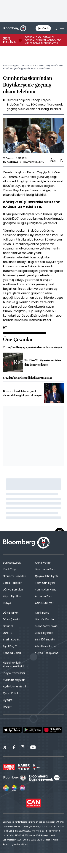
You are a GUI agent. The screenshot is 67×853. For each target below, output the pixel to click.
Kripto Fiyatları (12, 596)
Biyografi (8, 700)
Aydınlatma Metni (14, 686)
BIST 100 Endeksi (45, 639)
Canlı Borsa (42, 613)
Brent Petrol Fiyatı (46, 626)
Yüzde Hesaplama (46, 653)
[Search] (55, 28)
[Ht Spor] (37, 767)
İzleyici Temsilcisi (14, 673)
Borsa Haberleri (12, 583)
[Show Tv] (6, 788)
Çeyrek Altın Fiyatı (46, 576)
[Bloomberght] (14, 28)
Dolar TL (8, 626)
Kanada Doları (12, 653)
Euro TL (7, 633)
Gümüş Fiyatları (45, 619)
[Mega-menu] (62, 28)
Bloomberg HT (11, 65)
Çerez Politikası (12, 693)
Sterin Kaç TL (11, 639)
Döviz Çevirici (11, 619)
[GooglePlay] (32, 730)
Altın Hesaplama (45, 646)
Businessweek (12, 563)
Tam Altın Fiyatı (45, 583)
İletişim (7, 707)
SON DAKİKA (9, 40)
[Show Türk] (14, 788)
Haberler (27, 65)
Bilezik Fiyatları (44, 633)
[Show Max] (23, 788)
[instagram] (22, 747)
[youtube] (33, 747)
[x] (5, 747)
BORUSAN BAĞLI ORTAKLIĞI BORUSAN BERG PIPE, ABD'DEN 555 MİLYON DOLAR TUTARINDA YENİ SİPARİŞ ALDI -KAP (43, 40)
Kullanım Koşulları (14, 680)
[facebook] (14, 747)
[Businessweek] (44, 777)
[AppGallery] (52, 730)
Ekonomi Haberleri (14, 576)
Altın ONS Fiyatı (44, 603)
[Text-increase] (53, 160)
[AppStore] (12, 730)
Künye (7, 603)
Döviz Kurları (10, 613)
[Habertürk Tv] (24, 767)
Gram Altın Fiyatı (45, 569)
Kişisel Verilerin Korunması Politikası (15, 664)
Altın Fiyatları (43, 563)
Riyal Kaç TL (10, 646)
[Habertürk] (9, 767)
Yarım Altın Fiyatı (45, 589)
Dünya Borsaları (13, 589)
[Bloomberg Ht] (14, 777)
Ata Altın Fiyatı (44, 596)
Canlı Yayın (10, 569)
